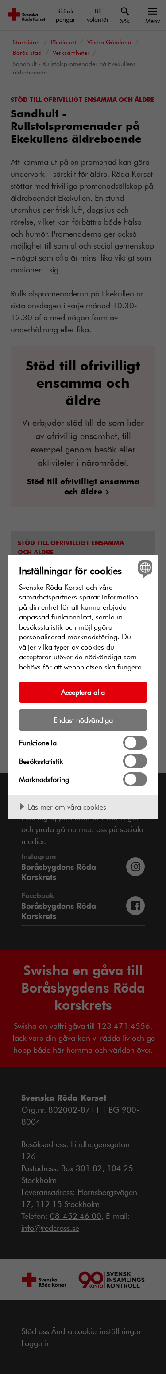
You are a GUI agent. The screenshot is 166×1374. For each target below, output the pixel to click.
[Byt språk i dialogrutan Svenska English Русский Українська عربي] (144, 569)
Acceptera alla (83, 692)
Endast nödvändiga (83, 719)
